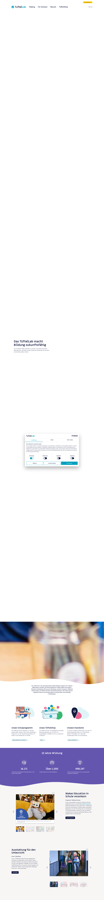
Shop (41, 740)
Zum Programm (70, 817)
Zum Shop (15, 872)
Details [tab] (52, 439)
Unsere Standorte (72, 740)
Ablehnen (35, 463)
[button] (13, 812)
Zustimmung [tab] (34, 440)
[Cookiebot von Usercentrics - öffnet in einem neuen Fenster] (72, 436)
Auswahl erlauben (52, 463)
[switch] (45, 458)
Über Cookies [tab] (70, 439)
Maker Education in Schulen (19, 740)
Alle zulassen (69, 463)
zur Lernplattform (87, 2)
